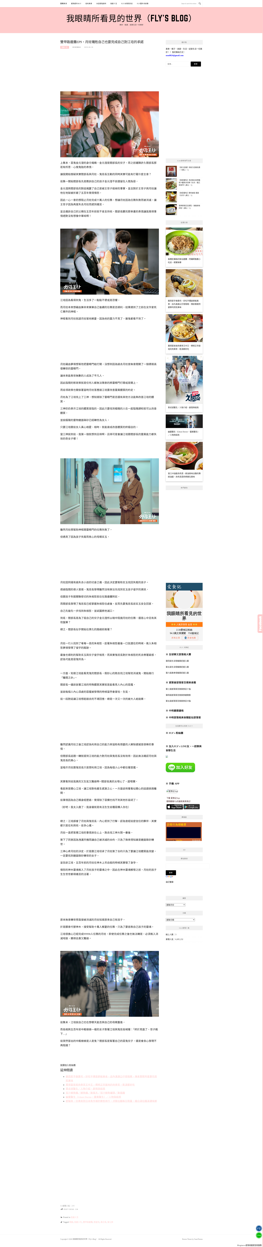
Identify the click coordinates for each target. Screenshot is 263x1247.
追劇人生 (113, 3)
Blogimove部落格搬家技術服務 (249, 1245)
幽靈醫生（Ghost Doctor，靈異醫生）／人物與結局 (93, 1097)
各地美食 (88, 3)
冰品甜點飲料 (101, 3)
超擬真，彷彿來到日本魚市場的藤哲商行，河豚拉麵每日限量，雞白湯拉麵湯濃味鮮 (111, 1101)
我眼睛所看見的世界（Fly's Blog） (131, 18)
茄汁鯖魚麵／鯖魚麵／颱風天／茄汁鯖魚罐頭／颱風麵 (95, 1092)
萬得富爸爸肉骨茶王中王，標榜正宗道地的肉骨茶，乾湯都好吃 (100, 1084)
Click (260, 623)
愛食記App (175, 798)
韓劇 (71, 1222)
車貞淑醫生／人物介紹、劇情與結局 (85, 1088)
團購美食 (63, 3)
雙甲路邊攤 (88, 1222)
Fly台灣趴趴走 (127, 3)
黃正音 (103, 1222)
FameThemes (198, 1239)
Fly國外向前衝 (143, 3)
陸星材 (96, 1222)
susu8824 (76, 47)
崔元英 (110, 1222)
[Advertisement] (109, 71)
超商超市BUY (76, 3)
